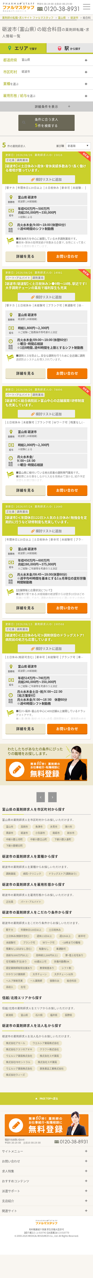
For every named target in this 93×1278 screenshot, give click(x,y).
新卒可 (81, 936)
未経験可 (11, 942)
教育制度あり (47, 968)
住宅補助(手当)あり (16, 961)
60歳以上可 (40, 961)
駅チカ (9, 930)
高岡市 (24, 826)
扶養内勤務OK (61, 961)
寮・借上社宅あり (74, 955)
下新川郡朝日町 (14, 845)
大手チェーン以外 (63, 974)
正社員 (9, 902)
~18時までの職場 (71, 942)
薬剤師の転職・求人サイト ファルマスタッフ (27, 18)
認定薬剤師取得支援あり (19, 968)
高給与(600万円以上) (17, 955)
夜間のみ (54, 981)
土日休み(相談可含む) (17, 936)
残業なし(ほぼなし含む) (19, 949)
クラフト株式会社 (49, 1049)
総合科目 (71, 981)
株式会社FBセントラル (18, 1062)
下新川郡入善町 (63, 839)
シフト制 (66, 968)
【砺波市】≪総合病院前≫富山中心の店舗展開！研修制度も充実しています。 (44, 402)
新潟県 (9, 1015)
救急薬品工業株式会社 (52, 1068)
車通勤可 (61, 949)
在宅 (23, 987)
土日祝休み (55, 930)
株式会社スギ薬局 (49, 1056)
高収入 (9, 987)
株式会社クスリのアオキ (19, 1049)
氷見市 (53, 826)
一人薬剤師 (36, 981)
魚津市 (39, 826)
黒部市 (9, 833)
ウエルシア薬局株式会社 (46, 1043)
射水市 (70, 833)
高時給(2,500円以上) (47, 955)
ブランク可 (29, 942)
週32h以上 (65, 936)
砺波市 (74, 18)
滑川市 (68, 826)
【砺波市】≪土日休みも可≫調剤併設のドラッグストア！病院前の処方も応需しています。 (44, 637)
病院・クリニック (32, 874)
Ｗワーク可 (49, 942)
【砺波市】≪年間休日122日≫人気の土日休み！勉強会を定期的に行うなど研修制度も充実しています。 (46, 519)
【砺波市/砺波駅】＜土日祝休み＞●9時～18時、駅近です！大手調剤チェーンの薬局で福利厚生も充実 (46, 285)
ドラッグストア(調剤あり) (63, 874)
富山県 (62, 18)
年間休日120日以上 (31, 930)
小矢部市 (40, 833)
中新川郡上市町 (14, 839)
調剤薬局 (11, 874)
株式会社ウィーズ (15, 1075)
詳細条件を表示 (46, 106)
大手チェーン (40, 974)
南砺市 (56, 833)
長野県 (68, 1015)
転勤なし (44, 949)
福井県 (53, 1015)
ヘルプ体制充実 (14, 981)
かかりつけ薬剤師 (15, 974)
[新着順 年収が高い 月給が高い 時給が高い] (78, 145)
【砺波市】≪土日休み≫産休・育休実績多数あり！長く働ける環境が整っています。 (45, 168)
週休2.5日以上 (44, 936)
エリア (25, 48)
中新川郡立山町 (38, 839)
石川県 (39, 1015)
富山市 (9, 826)
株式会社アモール (15, 1043)
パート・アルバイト (31, 902)
